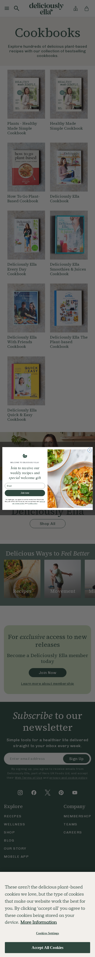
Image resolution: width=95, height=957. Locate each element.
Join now (25, 493)
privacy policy (20, 504)
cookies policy (32, 504)
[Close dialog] (90, 450)
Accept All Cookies (48, 948)
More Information (38, 922)
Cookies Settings (47, 933)
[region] (47, 914)
